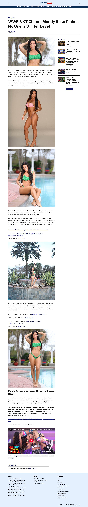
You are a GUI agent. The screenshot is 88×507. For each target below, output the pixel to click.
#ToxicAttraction (26, 234)
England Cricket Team (14, 484)
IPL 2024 (36, 481)
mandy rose (22, 456)
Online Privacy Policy (62, 497)
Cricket (42, 6)
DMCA (59, 480)
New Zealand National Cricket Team (17, 487)
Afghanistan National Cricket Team (17, 480)
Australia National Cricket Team (16, 481)
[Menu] (9, 3)
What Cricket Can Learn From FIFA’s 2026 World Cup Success (73, 51)
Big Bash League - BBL (39, 478)
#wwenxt (31, 315)
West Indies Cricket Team (15, 494)
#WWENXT (19, 234)
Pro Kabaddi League (67, 6)
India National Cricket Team (15, 478)
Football (48, 6)
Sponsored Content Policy (64, 486)
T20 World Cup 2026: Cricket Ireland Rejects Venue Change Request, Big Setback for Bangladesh (72, 61)
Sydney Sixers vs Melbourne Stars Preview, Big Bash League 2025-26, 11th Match (72, 80)
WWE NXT (51, 456)
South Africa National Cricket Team (17, 491)
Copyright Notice (62, 484)
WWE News (14, 10)
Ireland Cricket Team (14, 486)
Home (9, 10)
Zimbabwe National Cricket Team (17, 495)
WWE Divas (45, 456)
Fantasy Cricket (35, 6)
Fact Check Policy (62, 493)
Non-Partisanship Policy (63, 491)
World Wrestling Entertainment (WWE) (33, 456)
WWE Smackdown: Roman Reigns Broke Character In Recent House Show (28, 230)
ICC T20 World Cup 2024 (39, 483)
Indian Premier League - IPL (40, 480)
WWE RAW (11, 458)
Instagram (16, 456)
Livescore (18, 6)
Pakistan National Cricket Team (16, 489)
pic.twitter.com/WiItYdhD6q (15, 236)
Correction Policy (62, 489)
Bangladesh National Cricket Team (17, 483)
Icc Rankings (26, 6)
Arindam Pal (12, 31)
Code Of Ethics (61, 488)
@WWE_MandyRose (37, 234)
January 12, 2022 (22, 239)
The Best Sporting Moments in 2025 (71, 70)
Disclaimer (60, 482)
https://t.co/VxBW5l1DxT (40, 315)
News (13, 17)
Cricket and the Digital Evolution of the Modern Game (72, 43)
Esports (58, 6)
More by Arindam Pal (32, 468)
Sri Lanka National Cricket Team (16, 492)
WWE (53, 6)
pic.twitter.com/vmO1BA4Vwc (16, 323)
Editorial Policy (61, 495)
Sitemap (59, 499)
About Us (60, 478)
